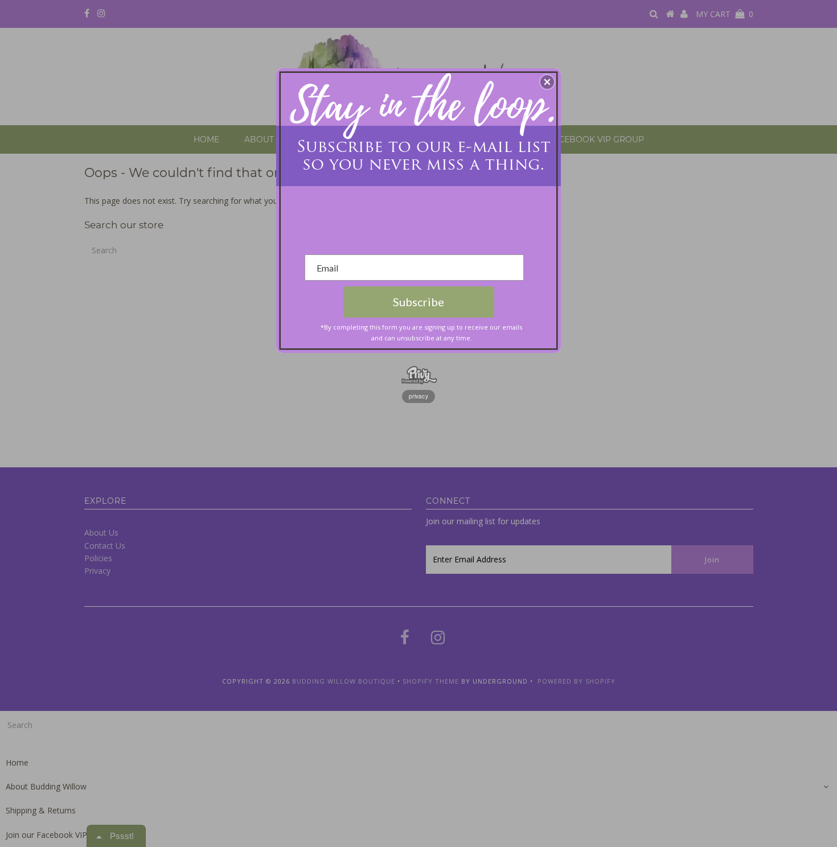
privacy (418, 396)
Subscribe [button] (418, 302)
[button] (547, 82)
